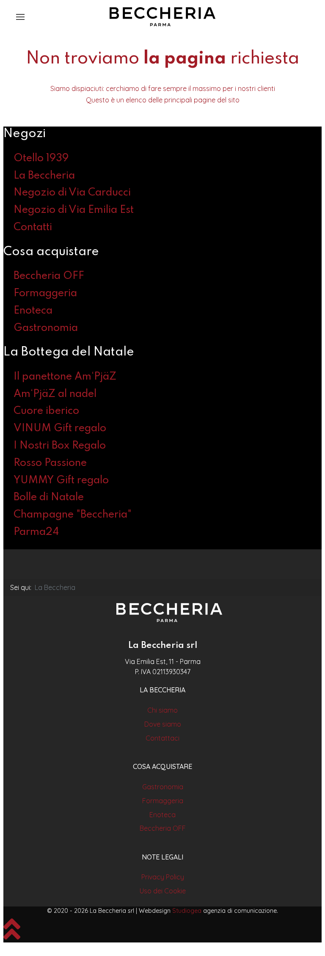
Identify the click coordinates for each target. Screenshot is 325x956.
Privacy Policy (162, 877)
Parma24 (36, 532)
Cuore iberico (46, 411)
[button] (20, 17)
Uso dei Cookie (163, 891)
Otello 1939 (41, 158)
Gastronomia (46, 328)
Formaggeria (45, 293)
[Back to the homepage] (162, 17)
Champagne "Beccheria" (73, 515)
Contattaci (162, 738)
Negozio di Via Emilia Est (74, 210)
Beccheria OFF (49, 276)
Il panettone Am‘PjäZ (65, 377)
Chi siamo (162, 710)
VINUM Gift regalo (60, 428)
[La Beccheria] (169, 613)
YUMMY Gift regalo (61, 480)
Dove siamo (162, 724)
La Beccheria (44, 176)
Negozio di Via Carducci (72, 192)
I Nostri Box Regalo (60, 446)
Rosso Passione (50, 463)
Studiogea (186, 911)
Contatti (33, 227)
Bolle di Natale (49, 497)
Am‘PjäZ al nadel (55, 394)
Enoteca (33, 311)
